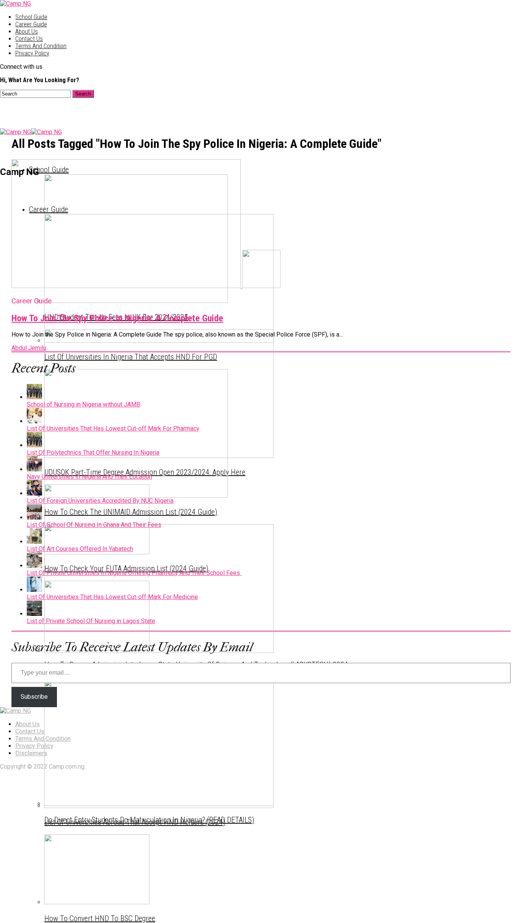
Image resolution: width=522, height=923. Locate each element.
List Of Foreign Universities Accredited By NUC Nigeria (100, 500)
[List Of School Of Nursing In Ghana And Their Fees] (34, 517)
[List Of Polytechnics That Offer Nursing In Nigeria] (34, 445)
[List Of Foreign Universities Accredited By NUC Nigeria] (34, 493)
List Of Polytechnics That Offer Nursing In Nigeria (93, 452)
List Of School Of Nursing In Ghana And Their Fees (94, 524)
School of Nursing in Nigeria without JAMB (83, 404)
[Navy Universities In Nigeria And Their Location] (34, 469)
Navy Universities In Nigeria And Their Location (89, 476)
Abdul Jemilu (28, 347)
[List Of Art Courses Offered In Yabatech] (34, 541)
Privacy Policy (32, 53)
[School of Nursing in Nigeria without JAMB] (34, 397)
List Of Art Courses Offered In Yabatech (80, 548)
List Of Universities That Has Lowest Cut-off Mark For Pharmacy (113, 428)
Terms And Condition (40, 46)
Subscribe (34, 696)
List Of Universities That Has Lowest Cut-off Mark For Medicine (112, 597)
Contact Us (29, 38)
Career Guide (31, 24)
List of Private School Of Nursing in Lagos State (91, 621)
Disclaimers (31, 753)
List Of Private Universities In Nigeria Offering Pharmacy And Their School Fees (134, 572)
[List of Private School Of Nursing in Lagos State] (34, 613)
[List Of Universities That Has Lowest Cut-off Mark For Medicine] (34, 589)
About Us (26, 31)
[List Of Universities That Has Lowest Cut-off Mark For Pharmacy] (34, 421)
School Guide (31, 17)
